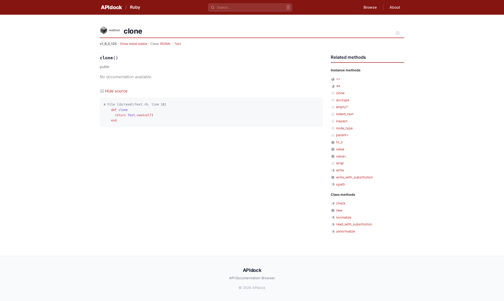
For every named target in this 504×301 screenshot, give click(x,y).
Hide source (116, 90)
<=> (338, 86)
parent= (342, 135)
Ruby (135, 7)
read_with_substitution (354, 224)
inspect (342, 121)
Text (177, 44)
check (340, 203)
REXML (165, 44)
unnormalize (345, 231)
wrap (340, 163)
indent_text (345, 114)
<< (338, 79)
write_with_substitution (354, 177)
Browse (370, 7)
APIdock (111, 7)
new (339, 210)
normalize (343, 217)
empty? (342, 107)
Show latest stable (134, 44)
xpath (340, 184)
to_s (339, 142)
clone (340, 93)
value (340, 149)
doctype (342, 100)
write (340, 170)
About (395, 7)
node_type (344, 128)
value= (341, 156)
